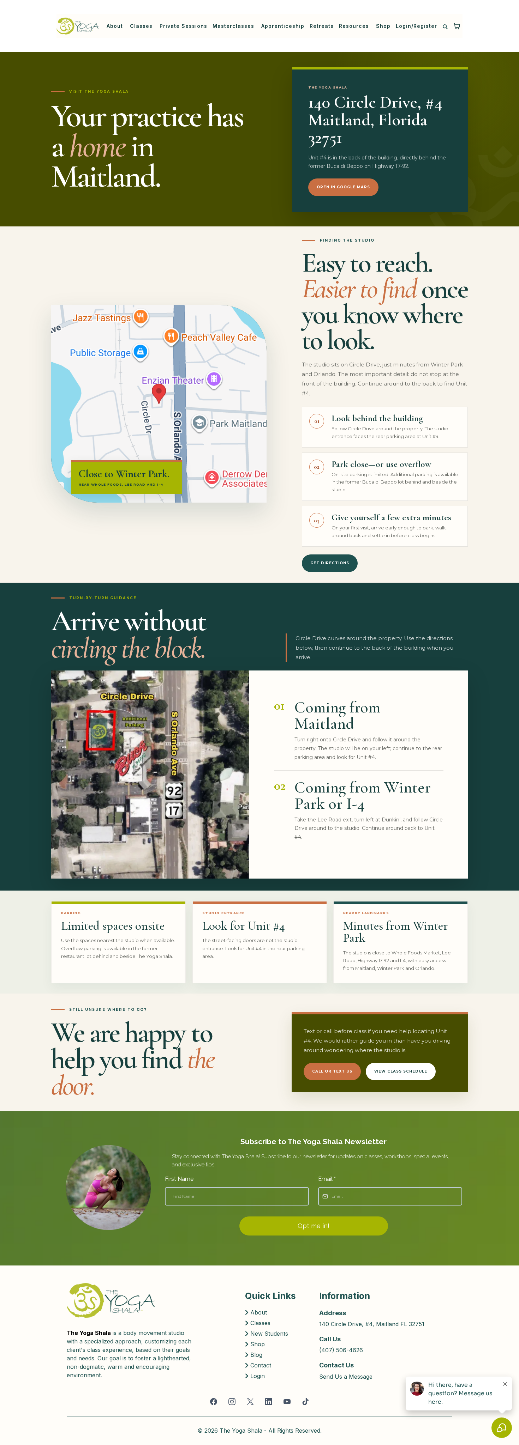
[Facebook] (213, 1401)
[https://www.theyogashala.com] (77, 26)
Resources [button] (355, 26)
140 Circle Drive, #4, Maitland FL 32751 (371, 1324)
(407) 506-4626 (341, 1350)
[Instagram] (232, 1401)
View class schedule (400, 1071)
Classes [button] (142, 26)
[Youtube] (287, 1401)
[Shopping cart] (456, 26)
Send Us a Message (345, 1376)
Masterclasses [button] (234, 26)
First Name (179, 1179)
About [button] (116, 26)
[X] (250, 1401)
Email (327, 1179)
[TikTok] (305, 1401)
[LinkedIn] (269, 1401)
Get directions (329, 563)
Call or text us (332, 1071)
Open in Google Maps (343, 186)
